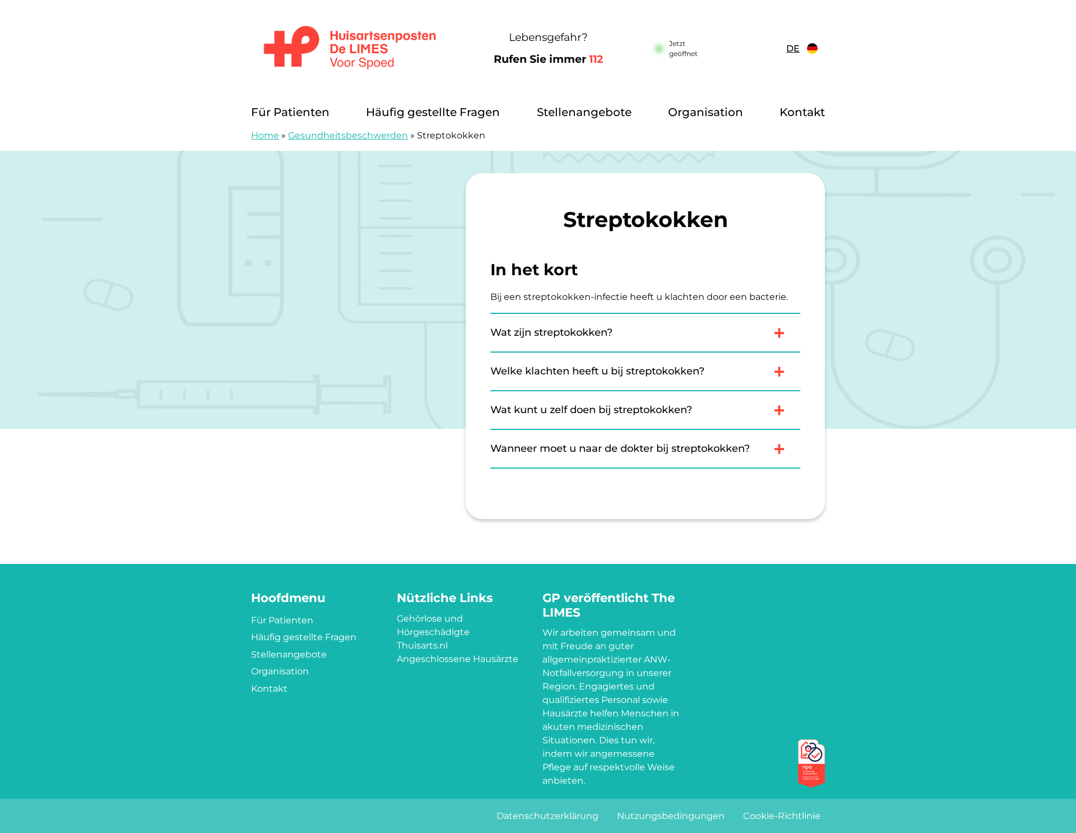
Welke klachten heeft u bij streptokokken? (597, 371)
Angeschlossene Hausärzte (457, 659)
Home (265, 135)
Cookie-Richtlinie (781, 816)
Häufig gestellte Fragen (433, 112)
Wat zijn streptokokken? (551, 332)
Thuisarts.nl (422, 645)
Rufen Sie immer (548, 59)
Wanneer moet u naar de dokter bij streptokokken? (620, 448)
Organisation (705, 112)
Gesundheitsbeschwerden (348, 135)
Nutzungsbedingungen (671, 816)
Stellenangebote (584, 112)
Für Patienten (290, 112)
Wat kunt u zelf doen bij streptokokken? (591, 410)
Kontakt (802, 112)
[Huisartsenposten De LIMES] (350, 49)
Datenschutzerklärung (548, 816)
